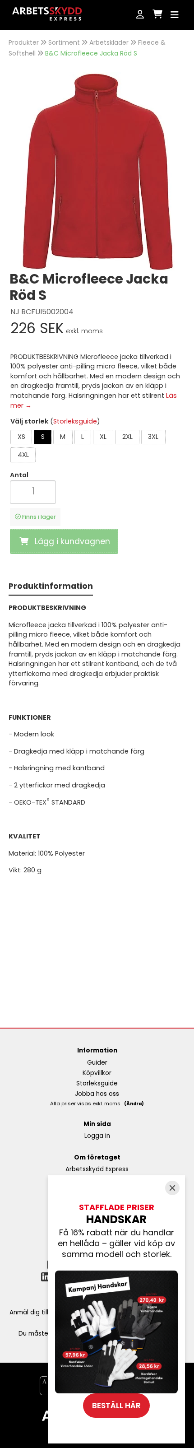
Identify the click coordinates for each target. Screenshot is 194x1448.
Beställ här (116, 1405)
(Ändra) (134, 1104)
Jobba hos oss (97, 1093)
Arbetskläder (109, 42)
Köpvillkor (97, 1073)
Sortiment (64, 42)
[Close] (172, 1188)
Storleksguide (75, 421)
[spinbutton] (32, 491)
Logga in (97, 1135)
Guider (97, 1062)
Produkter (24, 42)
